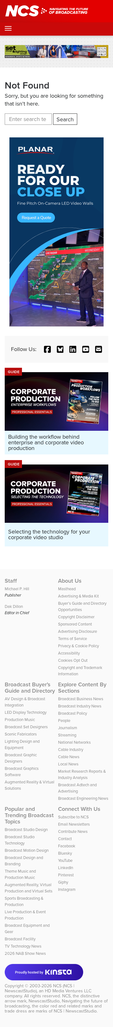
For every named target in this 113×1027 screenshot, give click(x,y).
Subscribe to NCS (73, 817)
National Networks (74, 742)
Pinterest (66, 875)
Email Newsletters (74, 824)
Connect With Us (79, 809)
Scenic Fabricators (21, 734)
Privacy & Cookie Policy (78, 646)
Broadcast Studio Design (26, 830)
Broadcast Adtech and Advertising (77, 788)
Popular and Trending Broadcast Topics (29, 815)
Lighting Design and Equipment (22, 744)
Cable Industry (70, 750)
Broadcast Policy (72, 713)
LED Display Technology (25, 712)
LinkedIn (65, 868)
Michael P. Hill (17, 589)
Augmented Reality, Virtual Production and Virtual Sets (28, 888)
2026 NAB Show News (25, 953)
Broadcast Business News (80, 699)
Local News (68, 764)
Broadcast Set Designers (26, 727)
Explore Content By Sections (82, 687)
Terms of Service (72, 639)
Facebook (66, 846)
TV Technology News (23, 946)
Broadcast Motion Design (27, 850)
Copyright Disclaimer (76, 617)
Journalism (67, 728)
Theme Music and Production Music (20, 874)
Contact (65, 839)
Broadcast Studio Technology (20, 840)
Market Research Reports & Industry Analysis (82, 774)
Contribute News (73, 831)
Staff (11, 581)
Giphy (63, 882)
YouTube (65, 860)
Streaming (67, 735)
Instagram (67, 889)
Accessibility (69, 653)
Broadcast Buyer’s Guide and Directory (30, 687)
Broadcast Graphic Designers (21, 758)
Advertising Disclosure (77, 631)
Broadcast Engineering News (83, 798)
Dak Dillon (14, 606)
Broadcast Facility (20, 939)
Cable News (68, 757)
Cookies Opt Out (73, 660)
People (64, 721)
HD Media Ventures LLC (68, 991)
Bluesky (65, 853)
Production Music (20, 720)
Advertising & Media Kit (78, 596)
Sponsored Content (75, 624)
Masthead (67, 589)
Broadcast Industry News (79, 706)
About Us (70, 581)
